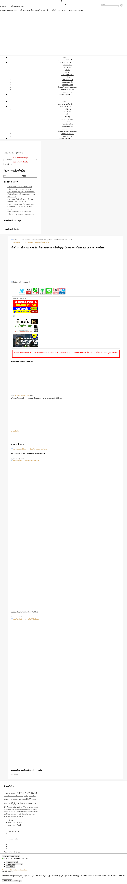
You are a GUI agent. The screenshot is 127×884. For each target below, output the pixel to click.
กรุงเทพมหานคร (27, 792)
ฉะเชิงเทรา (17, 796)
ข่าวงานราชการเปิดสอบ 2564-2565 (12, 6)
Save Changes (17, 881)
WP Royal (16, 852)
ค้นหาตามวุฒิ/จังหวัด (65, 60)
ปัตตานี (10, 807)
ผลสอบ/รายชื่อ (67, 82)
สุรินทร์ (25, 814)
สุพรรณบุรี (13, 814)
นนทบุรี (20, 799)
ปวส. (6, 807)
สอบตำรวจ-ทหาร (67, 75)
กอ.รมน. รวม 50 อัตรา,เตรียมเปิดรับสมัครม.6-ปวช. (28, 453)
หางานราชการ (65, 62)
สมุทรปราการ (7, 811)
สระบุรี (18, 811)
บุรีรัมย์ (24, 799)
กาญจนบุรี (6, 796)
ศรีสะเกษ (30, 809)
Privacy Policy (65, 94)
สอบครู (67, 72)
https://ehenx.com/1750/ (22, 395)
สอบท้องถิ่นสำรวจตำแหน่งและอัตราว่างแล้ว (26, 770)
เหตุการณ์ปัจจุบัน (67, 85)
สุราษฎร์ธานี (20, 814)
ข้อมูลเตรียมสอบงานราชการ (67, 87)
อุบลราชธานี (7, 816)
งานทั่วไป (67, 67)
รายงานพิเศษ (67, 92)
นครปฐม (26, 796)
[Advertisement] (65, 265)
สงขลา (35, 809)
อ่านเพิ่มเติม (15, 431)
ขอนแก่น (11, 796)
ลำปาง (26, 809)
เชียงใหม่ (17, 816)
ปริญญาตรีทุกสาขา (26, 803)
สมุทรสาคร (13, 811)
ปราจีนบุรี (6, 803)
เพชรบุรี (22, 816)
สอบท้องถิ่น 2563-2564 (42, 242)
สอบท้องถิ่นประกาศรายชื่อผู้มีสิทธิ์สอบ (24, 612)
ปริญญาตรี (15, 803)
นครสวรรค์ (15, 799)
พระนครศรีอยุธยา (33, 807)
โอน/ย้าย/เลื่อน (67, 80)
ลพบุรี (23, 809)
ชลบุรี (21, 796)
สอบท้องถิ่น (67, 77)
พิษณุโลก (6, 809)
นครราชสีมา (32, 796)
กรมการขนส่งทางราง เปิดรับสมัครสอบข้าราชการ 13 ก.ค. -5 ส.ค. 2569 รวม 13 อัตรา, (20, 206)
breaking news (67, 89)
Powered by (14, 870)
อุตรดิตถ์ (33, 814)
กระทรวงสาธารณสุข (10, 793)
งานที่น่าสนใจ (67, 65)
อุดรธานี (29, 814)
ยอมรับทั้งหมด (7, 881)
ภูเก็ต (10, 809)
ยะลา (13, 809)
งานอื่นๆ (67, 70)
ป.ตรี (28, 799)
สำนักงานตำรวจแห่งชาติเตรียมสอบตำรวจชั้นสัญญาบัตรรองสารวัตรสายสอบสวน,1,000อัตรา (58, 247)
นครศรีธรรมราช (8, 799)
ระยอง (16, 809)
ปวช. (35, 803)
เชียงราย (13, 816)
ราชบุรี (20, 809)
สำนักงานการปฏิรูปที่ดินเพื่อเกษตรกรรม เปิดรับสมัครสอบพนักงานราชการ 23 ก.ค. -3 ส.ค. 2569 (21, 194)
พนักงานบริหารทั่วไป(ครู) (21, 807)
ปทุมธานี (34, 799)
